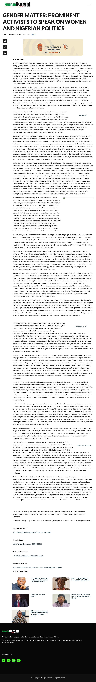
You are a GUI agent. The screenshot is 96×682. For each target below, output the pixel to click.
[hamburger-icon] (89, 4)
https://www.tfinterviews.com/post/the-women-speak (32, 532)
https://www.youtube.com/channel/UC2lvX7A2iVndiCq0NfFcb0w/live (37, 567)
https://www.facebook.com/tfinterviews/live (28, 556)
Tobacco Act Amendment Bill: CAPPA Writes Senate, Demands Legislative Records (39, 613)
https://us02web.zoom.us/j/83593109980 (27, 544)
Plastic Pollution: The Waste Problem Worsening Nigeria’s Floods (80, 596)
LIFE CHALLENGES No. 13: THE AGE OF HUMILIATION (80, 579)
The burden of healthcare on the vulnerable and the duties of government (39, 579)
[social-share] (5, 41)
